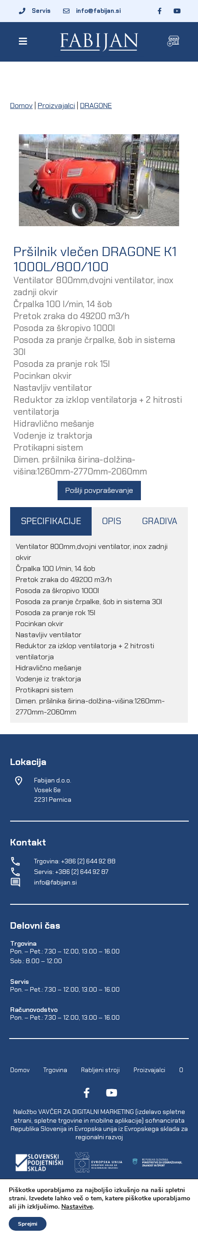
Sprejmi (27, 1224)
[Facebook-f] (86, 1093)
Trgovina (55, 1070)
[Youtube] (111, 1093)
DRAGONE (96, 105)
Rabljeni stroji (100, 1070)
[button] (25, 41)
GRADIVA (159, 521)
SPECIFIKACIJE (51, 521)
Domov (21, 105)
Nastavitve (77, 1207)
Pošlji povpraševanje (99, 490)
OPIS (111, 521)
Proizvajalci (56, 105)
